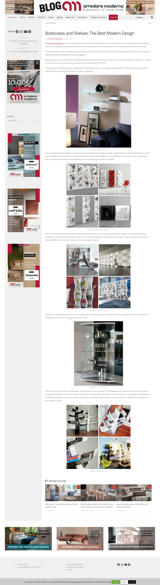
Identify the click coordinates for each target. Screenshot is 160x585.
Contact (69, 570)
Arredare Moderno (54, 39)
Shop (112, 17)
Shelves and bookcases (54, 43)
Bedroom (31, 17)
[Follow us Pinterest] (29, 31)
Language (138, 17)
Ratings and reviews (98, 17)
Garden (51, 17)
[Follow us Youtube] (25, 31)
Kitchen (22, 17)
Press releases (23, 564)
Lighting (59, 17)
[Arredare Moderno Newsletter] (23, 103)
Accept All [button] (116, 582)
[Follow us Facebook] (17, 31)
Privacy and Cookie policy (75, 567)
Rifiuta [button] (124, 582)
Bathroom (41, 17)
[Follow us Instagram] (21, 31)
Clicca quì (75, 582)
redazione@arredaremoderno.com (29, 567)
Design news (70, 17)
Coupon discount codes (75, 564)
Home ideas (82, 17)
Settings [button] (132, 582)
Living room (12, 17)
